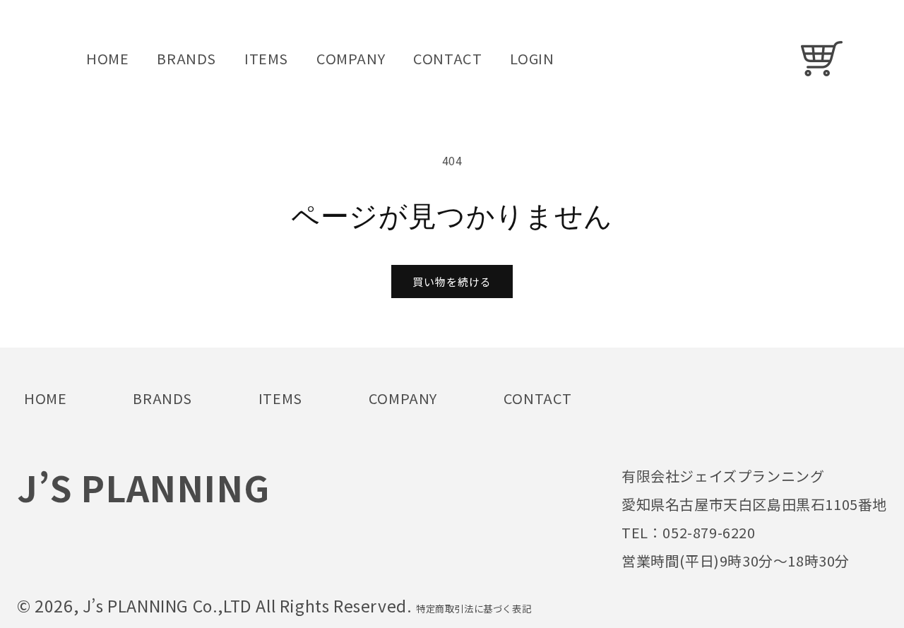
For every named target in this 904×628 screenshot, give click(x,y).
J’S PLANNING (143, 486)
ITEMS (280, 398)
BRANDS (162, 398)
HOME (45, 398)
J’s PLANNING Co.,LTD (169, 605)
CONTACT (538, 398)
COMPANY (403, 398)
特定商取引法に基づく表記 (473, 608)
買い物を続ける (452, 281)
